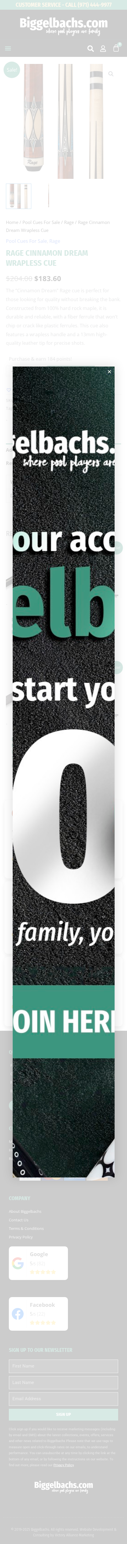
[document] (63, 772)
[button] (109, 371)
